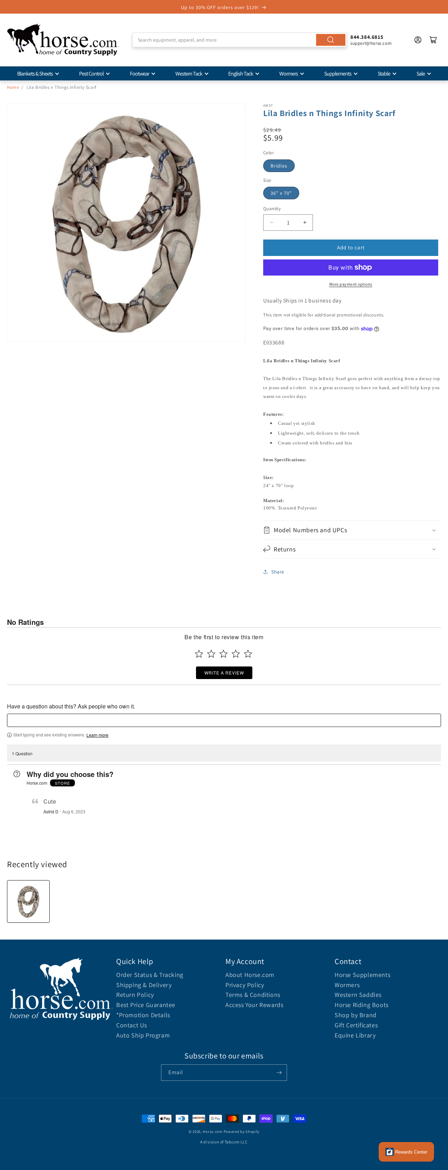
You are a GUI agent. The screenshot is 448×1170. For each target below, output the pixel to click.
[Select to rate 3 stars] (223, 654)
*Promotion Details (143, 1015)
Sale (420, 73)
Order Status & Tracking (149, 975)
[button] (352, 530)
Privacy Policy (244, 985)
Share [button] (277, 572)
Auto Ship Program (143, 1035)
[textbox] (224, 720)
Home (13, 87)
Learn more (97, 735)
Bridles (279, 166)
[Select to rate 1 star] (199, 654)
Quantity (272, 209)
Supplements (337, 73)
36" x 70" (281, 193)
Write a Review (224, 673)
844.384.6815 (366, 37)
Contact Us (131, 1025)
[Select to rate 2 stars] (211, 654)
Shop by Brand (356, 1015)
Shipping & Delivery (144, 985)
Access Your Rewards (254, 1005)
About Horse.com (249, 975)
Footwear (139, 73)
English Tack (240, 73)
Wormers (288, 73)
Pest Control (91, 73)
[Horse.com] (63, 40)
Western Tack (188, 73)
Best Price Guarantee (145, 1005)
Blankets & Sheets (35, 73)
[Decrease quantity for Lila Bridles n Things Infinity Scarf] (271, 222)
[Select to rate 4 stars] (235, 654)
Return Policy (135, 995)
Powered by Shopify (242, 1131)
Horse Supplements (362, 975)
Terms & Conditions (252, 995)
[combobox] (239, 40)
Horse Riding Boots (361, 1005)
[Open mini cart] (433, 40)
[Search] (330, 40)
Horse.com (212, 1131)
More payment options (350, 284)
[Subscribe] (279, 1072)
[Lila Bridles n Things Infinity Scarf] (28, 901)
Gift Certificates (356, 1025)
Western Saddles (358, 995)
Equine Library (355, 1035)
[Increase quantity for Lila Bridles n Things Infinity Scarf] (305, 222)
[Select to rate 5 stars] (248, 654)
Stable (384, 73)
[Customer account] (418, 40)
